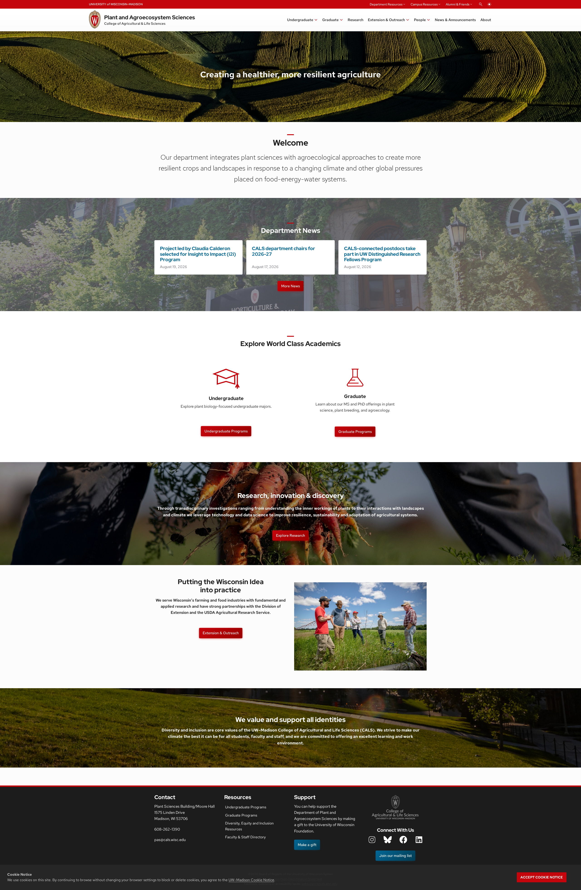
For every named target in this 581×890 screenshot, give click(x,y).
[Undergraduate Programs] (226, 379)
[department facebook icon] (403, 839)
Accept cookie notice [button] (541, 877)
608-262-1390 (167, 829)
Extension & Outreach (221, 633)
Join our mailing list (395, 855)
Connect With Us (395, 830)
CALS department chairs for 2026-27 (283, 251)
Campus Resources (424, 4)
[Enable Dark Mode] (489, 4)
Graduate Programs (355, 431)
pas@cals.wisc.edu (170, 839)
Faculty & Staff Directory (245, 837)
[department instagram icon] (372, 839)
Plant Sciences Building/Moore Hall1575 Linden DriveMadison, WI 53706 (184, 812)
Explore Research (290, 535)
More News (290, 286)
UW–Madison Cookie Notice (251, 880)
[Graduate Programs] (355, 378)
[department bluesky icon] (387, 839)
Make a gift (307, 844)
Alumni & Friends (457, 4)
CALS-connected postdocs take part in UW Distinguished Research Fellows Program (382, 254)
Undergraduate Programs (226, 431)
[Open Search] (480, 4)
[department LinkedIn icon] (418, 839)
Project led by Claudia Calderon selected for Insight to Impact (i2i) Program (198, 254)
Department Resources (386, 4)
